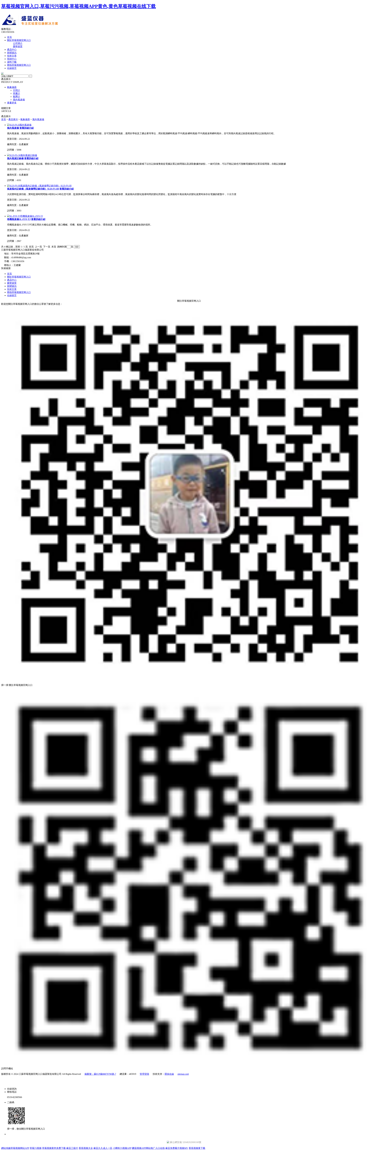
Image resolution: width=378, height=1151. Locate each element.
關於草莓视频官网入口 (19, 40)
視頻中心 (12, 59)
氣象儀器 (12, 87)
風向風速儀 (19, 99)
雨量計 (16, 93)
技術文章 (12, 55)
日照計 (16, 90)
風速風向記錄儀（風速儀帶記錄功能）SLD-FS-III (33, 189)
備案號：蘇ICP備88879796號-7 (100, 1074)
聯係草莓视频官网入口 (19, 65)
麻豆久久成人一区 (102, 1148)
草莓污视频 (35, 1148)
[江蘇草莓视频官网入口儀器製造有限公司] (55, 27)
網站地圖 (6, 1148)
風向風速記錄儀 (15, 158)
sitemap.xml (183, 1074)
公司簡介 (17, 43)
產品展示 (13, 119)
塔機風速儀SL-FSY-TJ (19, 219)
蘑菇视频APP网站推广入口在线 (148, 1148)
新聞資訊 (12, 52)
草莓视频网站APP (20, 1148)
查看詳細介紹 (26, 128)
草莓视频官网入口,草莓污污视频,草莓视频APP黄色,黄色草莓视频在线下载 (78, 6)
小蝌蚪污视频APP (122, 1148)
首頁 (9, 37)
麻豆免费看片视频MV (176, 1148)
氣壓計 (16, 96)
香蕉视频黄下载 (197, 1148)
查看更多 (12, 102)
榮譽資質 (17, 46)
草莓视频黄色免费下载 (54, 1148)
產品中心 (12, 49)
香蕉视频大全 (86, 1148)
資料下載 (12, 62)
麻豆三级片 (72, 1148)
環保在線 (169, 1074)
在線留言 (12, 68)
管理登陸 (144, 1074)
